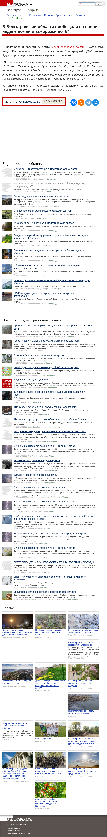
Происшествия (64, 15)
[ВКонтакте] (73, 102)
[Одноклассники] (81, 102)
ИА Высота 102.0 (29, 101)
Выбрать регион (13, 830)
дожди (80, 47)
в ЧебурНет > (14, 18)
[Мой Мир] (95, 102)
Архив (22, 15)
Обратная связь (13, 828)
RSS (28, 834)
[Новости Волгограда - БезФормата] (16, 3)
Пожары (80, 15)
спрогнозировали (63, 47)
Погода (48, 15)
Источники (35, 15)
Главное (12, 15)
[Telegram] (88, 102)
